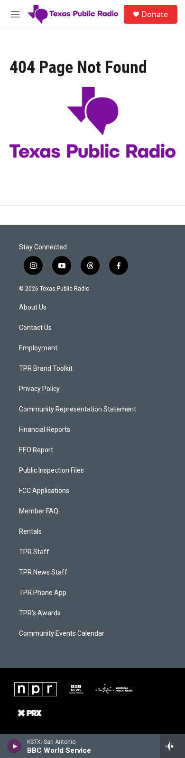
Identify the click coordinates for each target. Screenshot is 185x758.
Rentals (30, 531)
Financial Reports (44, 429)
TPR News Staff (43, 572)
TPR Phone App (42, 592)
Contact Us (35, 327)
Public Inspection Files (51, 470)
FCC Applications (44, 490)
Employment (38, 348)
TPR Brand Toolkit (46, 368)
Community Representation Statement (77, 409)
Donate (154, 14)
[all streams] (172, 746)
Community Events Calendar (61, 633)
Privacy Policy (39, 389)
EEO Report (36, 450)
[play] (14, 746)
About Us (32, 307)
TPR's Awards (40, 613)
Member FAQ (38, 511)
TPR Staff (34, 552)
